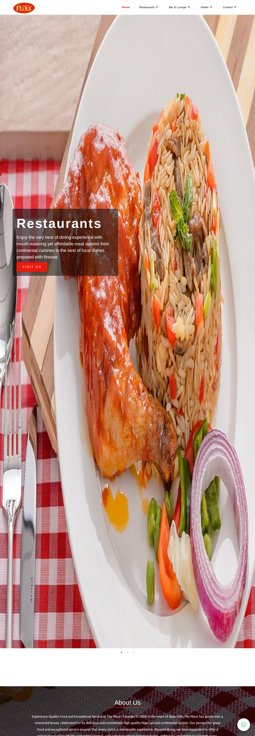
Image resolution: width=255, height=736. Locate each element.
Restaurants (147, 7)
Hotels (205, 7)
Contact (228, 7)
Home (126, 7)
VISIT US (32, 267)
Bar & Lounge (177, 7)
